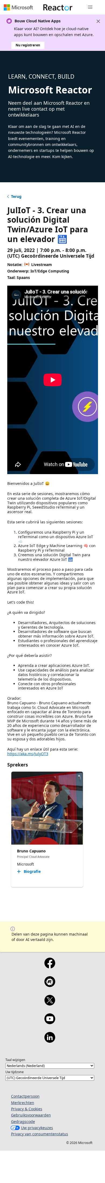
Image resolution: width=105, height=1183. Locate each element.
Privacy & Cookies (26, 1108)
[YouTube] (49, 1022)
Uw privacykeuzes (37, 1127)
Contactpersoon (25, 1096)
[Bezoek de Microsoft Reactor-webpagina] (57, 7)
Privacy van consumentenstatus (39, 1133)
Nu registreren (28, 45)
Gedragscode (23, 1121)
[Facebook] (49, 966)
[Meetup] (49, 985)
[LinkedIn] (49, 1041)
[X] (49, 1004)
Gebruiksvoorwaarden (31, 1115)
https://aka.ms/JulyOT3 (27, 753)
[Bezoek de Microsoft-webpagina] (18, 7)
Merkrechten (22, 1102)
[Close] (98, 21)
